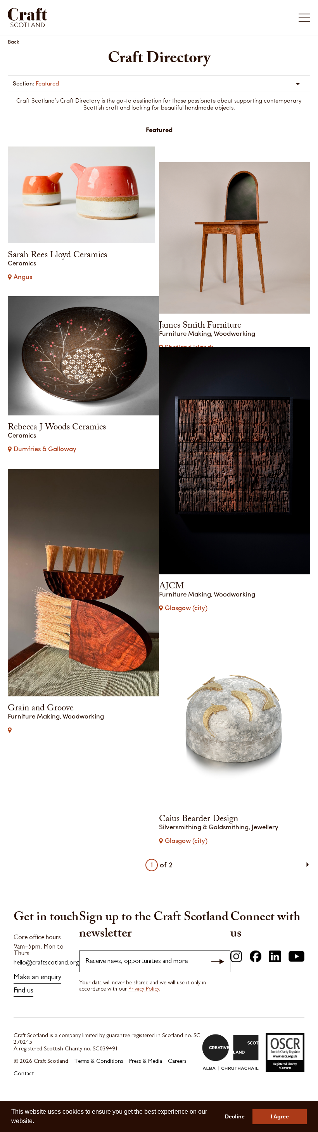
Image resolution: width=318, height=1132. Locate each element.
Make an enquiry (37, 1000)
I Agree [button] (280, 1116)
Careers (177, 1084)
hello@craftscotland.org (46, 985)
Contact (24, 1096)
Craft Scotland (82, 17)
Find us (23, 1013)
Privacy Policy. (144, 1011)
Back (13, 41)
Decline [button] (235, 1116)
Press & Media (145, 1084)
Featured (47, 83)
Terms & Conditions (98, 1084)
